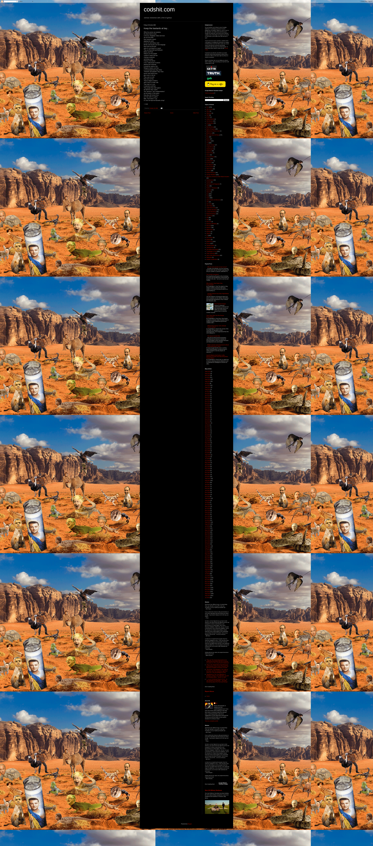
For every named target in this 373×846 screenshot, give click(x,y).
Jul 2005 (207, 526)
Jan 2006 (207, 514)
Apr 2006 (207, 508)
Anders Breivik (210, 119)
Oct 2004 (207, 544)
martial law (209, 215)
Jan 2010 (207, 429)
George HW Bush (211, 174)
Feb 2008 (207, 468)
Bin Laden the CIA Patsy (212, 135)
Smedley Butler (210, 245)
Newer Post (147, 113)
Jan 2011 (207, 417)
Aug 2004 (207, 548)
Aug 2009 (207, 437)
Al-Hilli (208, 117)
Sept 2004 (207, 546)
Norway (208, 231)
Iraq (207, 196)
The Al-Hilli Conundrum (212, 274)
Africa (207, 111)
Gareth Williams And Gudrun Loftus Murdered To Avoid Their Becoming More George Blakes (217, 357)
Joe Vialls (209, 204)
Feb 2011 (207, 415)
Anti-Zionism (209, 121)
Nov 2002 (207, 589)
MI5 (207, 217)
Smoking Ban (210, 247)
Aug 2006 (207, 500)
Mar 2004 (207, 558)
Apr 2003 (207, 579)
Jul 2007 (207, 482)
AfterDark (208, 113)
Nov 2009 (207, 433)
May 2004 (207, 554)
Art (207, 125)
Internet (208, 192)
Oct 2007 (207, 476)
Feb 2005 (207, 536)
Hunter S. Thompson (211, 188)
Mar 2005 (207, 534)
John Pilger (209, 205)
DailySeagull (209, 149)
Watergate (209, 257)
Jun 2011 (207, 407)
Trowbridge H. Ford (211, 251)
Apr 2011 (207, 411)
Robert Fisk (209, 241)
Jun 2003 (207, 575)
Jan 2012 (207, 399)
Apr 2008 (207, 464)
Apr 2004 (207, 556)
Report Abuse (209, 691)
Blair (207, 137)
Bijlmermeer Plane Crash (213, 131)
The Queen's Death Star (213, 336)
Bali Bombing (210, 127)
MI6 (207, 219)
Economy (208, 162)
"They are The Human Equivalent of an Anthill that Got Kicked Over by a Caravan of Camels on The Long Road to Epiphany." (217, 661)
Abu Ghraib (209, 109)
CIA (207, 143)
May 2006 (207, 506)
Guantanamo (209, 180)
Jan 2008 (207, 470)
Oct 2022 (207, 377)
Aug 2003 (207, 571)
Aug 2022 (207, 381)
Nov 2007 (207, 474)
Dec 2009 (207, 431)
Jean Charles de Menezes (213, 200)
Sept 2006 (207, 498)
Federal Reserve (210, 172)
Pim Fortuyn (209, 237)
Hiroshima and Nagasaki (213, 184)
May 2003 (207, 577)
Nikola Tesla (209, 229)
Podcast (208, 239)
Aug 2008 (207, 456)
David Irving (209, 152)
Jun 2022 (207, 385)
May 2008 (207, 462)
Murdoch (208, 227)
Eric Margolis (209, 164)
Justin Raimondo (210, 207)
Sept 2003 (207, 569)
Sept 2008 (207, 454)
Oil (207, 235)
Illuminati (208, 190)
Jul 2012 (207, 391)
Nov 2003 (207, 566)
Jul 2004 (207, 550)
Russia (208, 243)
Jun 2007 (207, 484)
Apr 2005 (207, 532)
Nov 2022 (207, 375)
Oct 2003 (207, 568)
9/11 (207, 107)
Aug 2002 (207, 595)
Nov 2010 (207, 419)
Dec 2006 (207, 492)
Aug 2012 (207, 389)
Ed (216, 703)
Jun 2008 (207, 460)
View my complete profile (211, 721)
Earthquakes (209, 160)
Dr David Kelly (210, 156)
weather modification (211, 259)
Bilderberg (209, 133)
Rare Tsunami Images (220, 304)
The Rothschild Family (212, 249)
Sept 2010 (207, 423)
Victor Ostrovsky (210, 253)
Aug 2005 (207, 524)
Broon (208, 139)
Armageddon (209, 123)
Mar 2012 (207, 397)
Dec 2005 (207, 516)
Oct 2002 (207, 591)
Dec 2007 (207, 472)
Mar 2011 (207, 413)
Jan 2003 (207, 585)
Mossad (208, 225)
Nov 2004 (207, 542)
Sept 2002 (207, 593)
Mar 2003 (207, 581)
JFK (207, 202)
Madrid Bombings (211, 213)
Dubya (208, 159)
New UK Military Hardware (213, 790)
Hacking (208, 182)
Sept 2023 (207, 371)
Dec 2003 (207, 564)
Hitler (207, 186)
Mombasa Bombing (211, 223)
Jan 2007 (207, 490)
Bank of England (210, 129)
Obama (208, 233)
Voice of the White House (213, 255)
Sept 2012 (207, 387)
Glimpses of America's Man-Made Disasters (217, 176)
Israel (207, 198)
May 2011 (207, 409)
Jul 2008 (207, 458)
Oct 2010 (207, 421)
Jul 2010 (207, 425)
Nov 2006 (207, 494)
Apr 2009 (207, 445)
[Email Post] (161, 108)
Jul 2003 (207, 573)
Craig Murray (209, 147)
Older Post (196, 113)
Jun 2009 (207, 441)
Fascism (208, 170)
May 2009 (207, 443)
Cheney (208, 141)
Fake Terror (209, 168)
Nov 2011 (207, 403)
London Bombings (211, 211)
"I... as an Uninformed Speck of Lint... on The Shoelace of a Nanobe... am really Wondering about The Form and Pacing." (217, 681)
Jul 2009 (207, 439)
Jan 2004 (207, 562)
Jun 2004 (207, 552)
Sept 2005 (207, 522)
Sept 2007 (207, 478)
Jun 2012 (207, 393)
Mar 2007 (207, 486)
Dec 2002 (207, 587)
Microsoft (208, 221)
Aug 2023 (207, 373)
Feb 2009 (207, 447)
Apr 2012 (207, 395)
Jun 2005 (207, 528)
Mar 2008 (207, 466)
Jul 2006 (207, 502)
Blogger (190, 824)
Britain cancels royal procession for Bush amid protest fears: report (218, 345)
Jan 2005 (207, 538)
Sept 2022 (207, 379)
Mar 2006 (207, 510)
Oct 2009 (207, 435)
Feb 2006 (207, 512)
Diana (208, 155)
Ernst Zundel (209, 166)
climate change (210, 145)
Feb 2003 (207, 583)
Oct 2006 (207, 496)
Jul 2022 (207, 383)
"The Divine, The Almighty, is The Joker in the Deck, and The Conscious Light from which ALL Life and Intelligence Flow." (217, 671)
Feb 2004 (207, 560)
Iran (207, 194)
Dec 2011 (207, 401)
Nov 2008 (207, 450)
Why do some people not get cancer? (217, 267)
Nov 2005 (207, 518)
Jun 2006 (207, 504)
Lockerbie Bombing (211, 209)
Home (171, 113)
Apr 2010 (207, 427)
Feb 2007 (207, 488)
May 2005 (207, 530)
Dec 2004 (207, 540)
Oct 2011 (207, 405)
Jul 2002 (207, 597)
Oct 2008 (207, 452)
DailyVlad (209, 151)
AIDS (207, 115)
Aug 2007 (207, 480)
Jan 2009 (207, 449)
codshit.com (159, 9)
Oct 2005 (207, 520)
